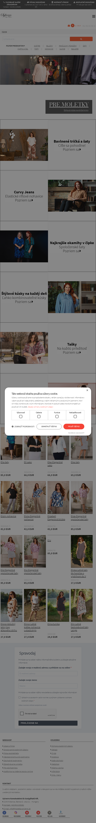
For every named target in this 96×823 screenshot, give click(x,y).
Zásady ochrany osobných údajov (40, 407)
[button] (23, 426)
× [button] (87, 390)
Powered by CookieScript (76, 433)
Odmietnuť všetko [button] (49, 426)
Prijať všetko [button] (74, 426)
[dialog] (48, 411)
